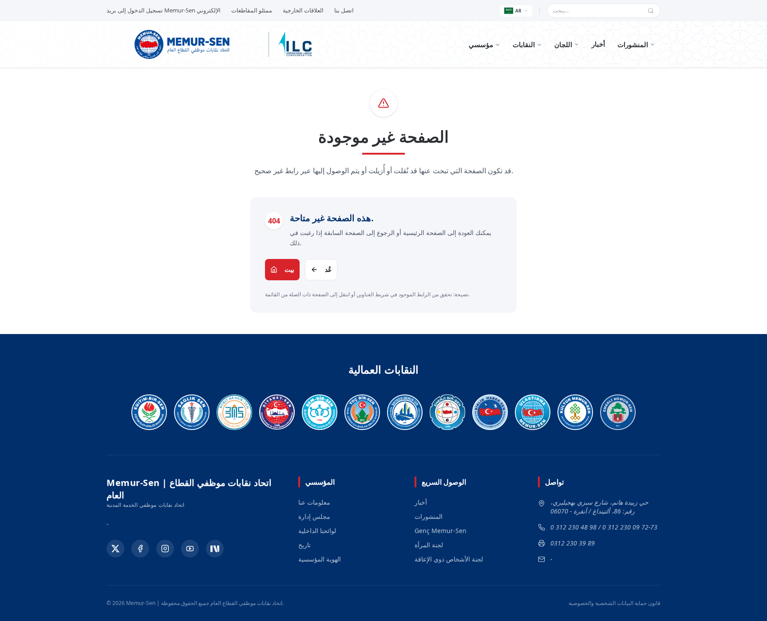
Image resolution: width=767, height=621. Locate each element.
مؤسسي (481, 44)
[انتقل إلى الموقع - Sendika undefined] (149, 412)
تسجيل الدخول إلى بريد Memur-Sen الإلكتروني (164, 10)
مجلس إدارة (314, 516)
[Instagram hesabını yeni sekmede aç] (165, 548)
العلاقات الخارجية (303, 10)
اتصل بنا (344, 10)
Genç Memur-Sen (441, 530)
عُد (328, 269)
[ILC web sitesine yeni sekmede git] (294, 44)
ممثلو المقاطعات (251, 10)
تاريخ (304, 545)
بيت (289, 269)
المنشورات (632, 44)
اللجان (563, 44)
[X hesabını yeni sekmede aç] (115, 548)
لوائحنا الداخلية (317, 530)
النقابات (524, 44)
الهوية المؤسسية (319, 559)
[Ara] (651, 11)
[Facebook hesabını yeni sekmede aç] (140, 548)
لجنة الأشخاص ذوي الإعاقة (449, 559)
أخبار (598, 44)
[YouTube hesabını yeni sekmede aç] (190, 548)
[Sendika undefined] (618, 412)
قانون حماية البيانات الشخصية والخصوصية (614, 603)
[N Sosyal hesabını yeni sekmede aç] (215, 548)
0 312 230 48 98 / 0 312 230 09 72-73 (603, 527)
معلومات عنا (314, 502)
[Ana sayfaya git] (184, 44)
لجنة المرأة (429, 545)
